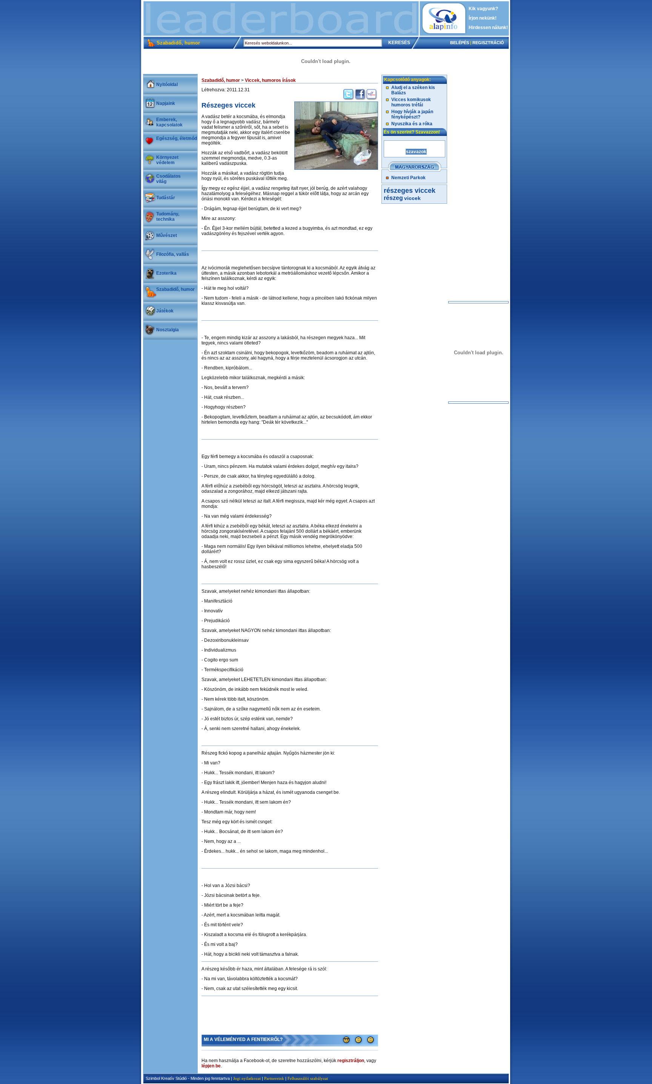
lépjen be (211, 1066)
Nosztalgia (167, 329)
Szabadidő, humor (175, 289)
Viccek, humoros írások (270, 80)
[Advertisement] (281, 18)
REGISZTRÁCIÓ (488, 42)
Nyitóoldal (167, 84)
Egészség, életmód (176, 138)
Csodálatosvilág (168, 179)
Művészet (166, 235)
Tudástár (165, 197)
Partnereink (274, 1078)
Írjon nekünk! (483, 18)
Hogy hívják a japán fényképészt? (412, 114)
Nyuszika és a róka (411, 123)
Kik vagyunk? (483, 8)
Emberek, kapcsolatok (169, 122)
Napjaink (165, 103)
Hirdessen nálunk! (488, 27)
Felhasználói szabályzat (308, 1078)
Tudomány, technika (167, 216)
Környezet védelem (167, 160)
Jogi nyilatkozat (247, 1078)
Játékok (165, 311)
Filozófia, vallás (172, 254)
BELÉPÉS (459, 42)
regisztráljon (350, 1060)
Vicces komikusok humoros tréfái (411, 102)
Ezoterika (166, 273)
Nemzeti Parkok (408, 177)
